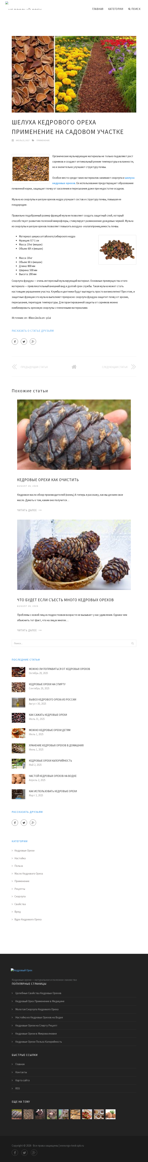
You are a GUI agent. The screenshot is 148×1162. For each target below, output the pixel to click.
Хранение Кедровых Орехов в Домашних (56, 745)
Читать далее (27, 510)
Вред (17, 911)
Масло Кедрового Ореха (28, 873)
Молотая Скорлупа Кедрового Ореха (36, 1009)
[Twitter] (24, 341)
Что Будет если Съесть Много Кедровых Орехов (65, 599)
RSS (17, 1088)
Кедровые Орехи (24, 850)
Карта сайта (22, 1080)
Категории (115, 9)
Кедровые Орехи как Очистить (48, 479)
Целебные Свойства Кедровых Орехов (38, 993)
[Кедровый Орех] (23, 6)
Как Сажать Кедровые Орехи (48, 714)
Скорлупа (20, 896)
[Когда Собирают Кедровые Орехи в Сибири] (40, 1114)
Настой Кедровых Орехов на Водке (53, 776)
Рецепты (19, 889)
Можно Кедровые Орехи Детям (49, 730)
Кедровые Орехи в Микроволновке (36, 1033)
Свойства (20, 904)
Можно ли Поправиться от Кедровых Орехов (59, 669)
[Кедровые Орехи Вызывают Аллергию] (99, 1114)
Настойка (20, 858)
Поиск (136, 9)
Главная (97, 9)
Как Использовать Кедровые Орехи (53, 791)
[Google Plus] (33, 341)
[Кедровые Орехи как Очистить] (74, 434)
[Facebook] (15, 341)
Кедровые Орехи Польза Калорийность (38, 1041)
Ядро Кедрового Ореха (28, 919)
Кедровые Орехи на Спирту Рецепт (36, 1025)
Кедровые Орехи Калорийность (50, 760)
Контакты (21, 1072)
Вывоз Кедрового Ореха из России (52, 699)
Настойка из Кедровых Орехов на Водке (39, 1017)
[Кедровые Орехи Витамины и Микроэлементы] (52, 1114)
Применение (43, 140)
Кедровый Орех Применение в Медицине (39, 1001)
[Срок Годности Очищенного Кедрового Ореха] (75, 1114)
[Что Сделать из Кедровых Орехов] (87, 1114)
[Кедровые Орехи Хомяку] (64, 1114)
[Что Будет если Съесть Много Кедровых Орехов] (74, 554)
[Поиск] (132, 643)
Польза (18, 865)
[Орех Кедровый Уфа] (111, 1114)
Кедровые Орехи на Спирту (47, 684)
